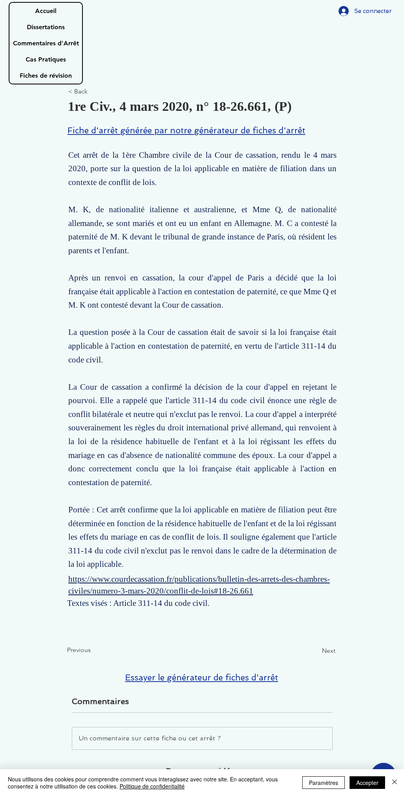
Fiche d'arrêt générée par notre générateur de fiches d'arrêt (186, 130)
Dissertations (46, 27)
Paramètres (323, 783)
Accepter (367, 783)
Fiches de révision (46, 75)
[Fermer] (394, 782)
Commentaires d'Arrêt (46, 43)
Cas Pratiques (46, 59)
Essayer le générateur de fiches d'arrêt (201, 677)
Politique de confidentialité (152, 786)
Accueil (45, 11)
